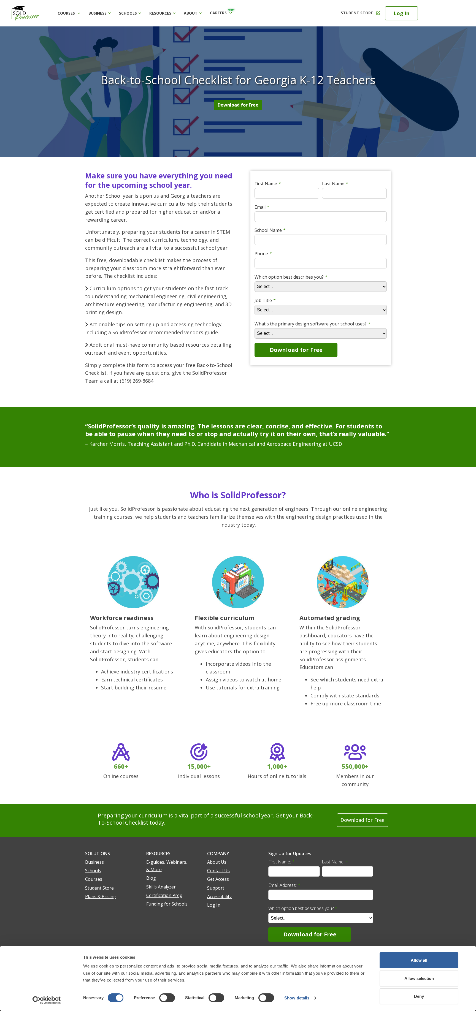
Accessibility (219, 896)
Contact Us (218, 871)
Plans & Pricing (100, 896)
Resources (160, 13)
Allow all (419, 960)
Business (97, 13)
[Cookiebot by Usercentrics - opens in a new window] (47, 1000)
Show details (296, 998)
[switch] (167, 997)
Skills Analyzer (161, 887)
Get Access (218, 879)
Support (215, 888)
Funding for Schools (167, 904)
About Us (216, 862)
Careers (222, 11)
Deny (419, 996)
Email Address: (284, 885)
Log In (401, 13)
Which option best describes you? (302, 908)
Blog (151, 878)
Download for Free (238, 105)
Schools (128, 13)
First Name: (281, 862)
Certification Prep (164, 895)
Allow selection (419, 978)
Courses (67, 13)
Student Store (357, 12)
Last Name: (335, 862)
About (191, 13)
